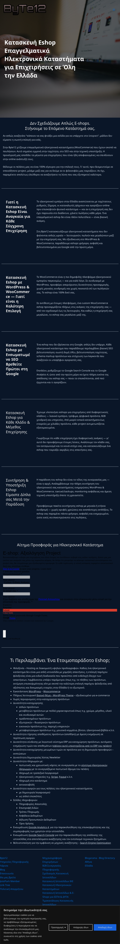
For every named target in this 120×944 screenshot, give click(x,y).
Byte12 (3, 858)
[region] (60, 925)
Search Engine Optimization (95, 842)
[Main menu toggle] (114, 9)
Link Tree (5, 885)
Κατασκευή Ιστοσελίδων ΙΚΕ (57, 881)
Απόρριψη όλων (80, 927)
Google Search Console (41, 835)
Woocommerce (51, 691)
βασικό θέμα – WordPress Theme (55, 695)
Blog (2, 869)
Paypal (62, 776)
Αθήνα (88, 861)
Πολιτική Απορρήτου (11, 889)
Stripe (54, 776)
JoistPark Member (10, 881)
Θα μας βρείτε (8, 877)
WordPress (35, 691)
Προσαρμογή (57, 927)
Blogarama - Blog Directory (100, 858)
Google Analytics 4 (39, 827)
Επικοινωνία (6, 873)
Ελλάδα (89, 865)
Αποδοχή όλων (105, 927)
